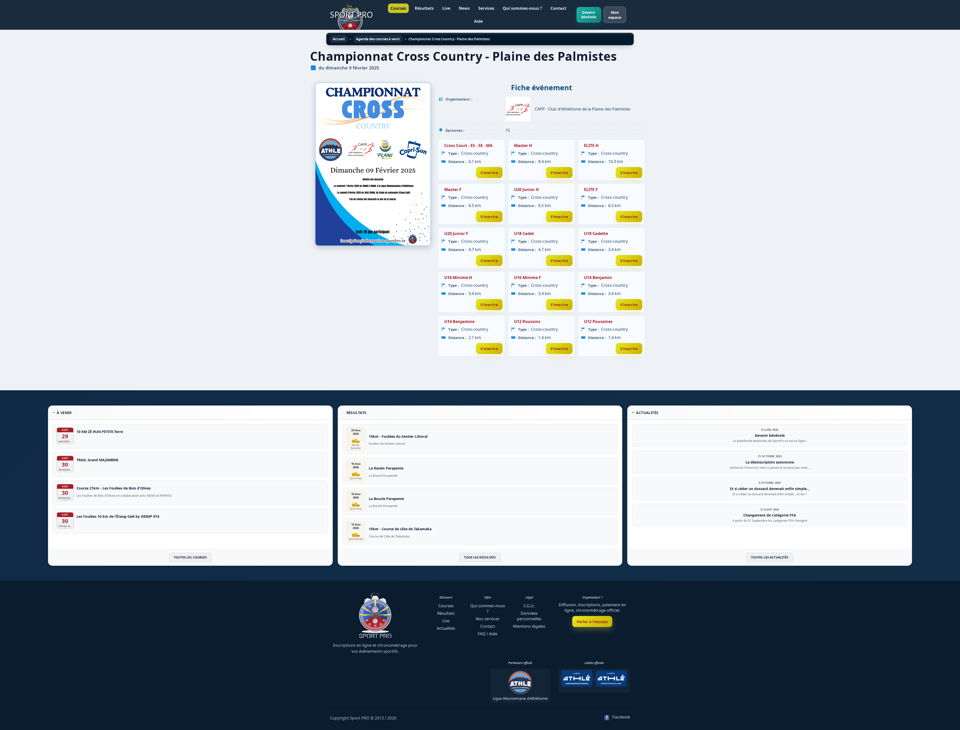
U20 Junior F (456, 233)
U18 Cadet (524, 233)
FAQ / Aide (487, 633)
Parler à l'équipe (592, 621)
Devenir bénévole (588, 14)
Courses (398, 8)
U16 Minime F (527, 277)
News (464, 8)
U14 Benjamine (459, 321)
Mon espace (614, 15)
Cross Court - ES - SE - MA (468, 145)
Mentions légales (529, 626)
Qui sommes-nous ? (522, 8)
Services (486, 8)
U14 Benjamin (598, 277)
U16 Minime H (458, 277)
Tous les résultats (480, 557)
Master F (453, 189)
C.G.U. (529, 605)
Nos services (488, 619)
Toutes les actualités (769, 557)
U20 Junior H (526, 189)
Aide (478, 21)
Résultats (424, 8)
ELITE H (591, 145)
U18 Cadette (596, 233)
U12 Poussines (598, 321)
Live (446, 8)
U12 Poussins (527, 321)
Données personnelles (529, 616)
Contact (558, 8)
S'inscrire (489, 172)
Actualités (446, 628)
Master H (523, 145)
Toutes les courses (190, 557)
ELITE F (591, 189)
